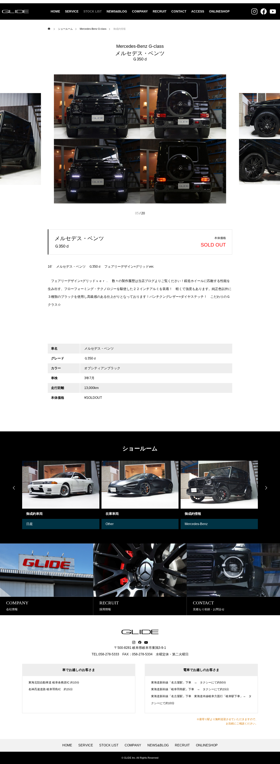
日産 (29, 524)
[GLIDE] (15, 11)
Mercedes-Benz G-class (140, 46)
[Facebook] (139, 642)
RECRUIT (159, 11)
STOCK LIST (92, 11)
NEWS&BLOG (117, 11)
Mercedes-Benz (196, 524)
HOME (55, 11)
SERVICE (72, 11)
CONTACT (178, 11)
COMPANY (140, 11)
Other (110, 524)
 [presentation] (14, 488)
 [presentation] (266, 488)
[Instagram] (133, 642)
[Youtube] (146, 642)
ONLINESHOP (219, 11)
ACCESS (197, 11)
